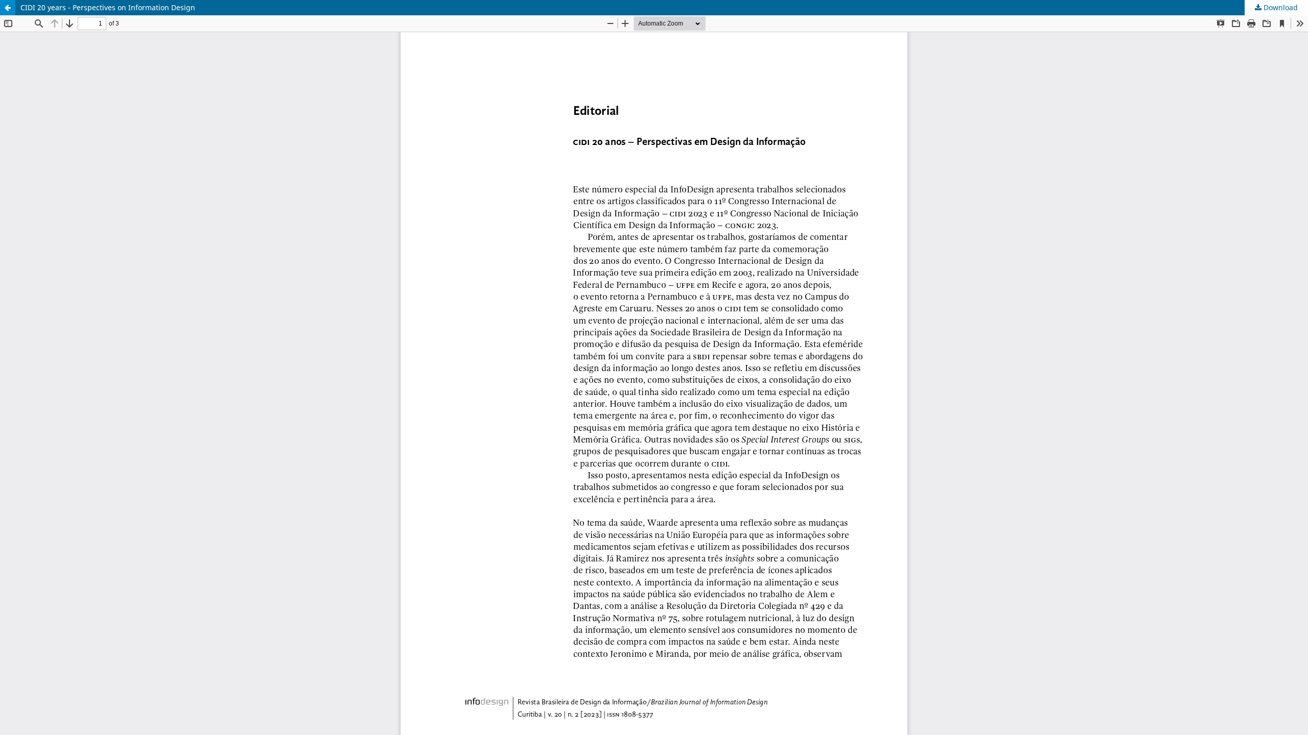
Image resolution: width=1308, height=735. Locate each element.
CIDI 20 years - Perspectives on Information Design (107, 7)
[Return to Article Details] (7, 7)
